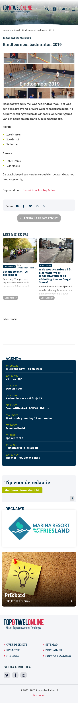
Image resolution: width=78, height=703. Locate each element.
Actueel (15, 30)
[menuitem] (48, 9)
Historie (12, 655)
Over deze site (16, 644)
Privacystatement (59, 655)
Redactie (13, 650)
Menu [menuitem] (65, 9)
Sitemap (51, 644)
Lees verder (11, 297)
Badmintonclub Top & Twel (39, 190)
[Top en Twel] (17, 9)
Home (6, 30)
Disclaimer (53, 650)
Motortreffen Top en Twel (27, 267)
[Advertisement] (39, 332)
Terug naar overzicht (41, 218)
